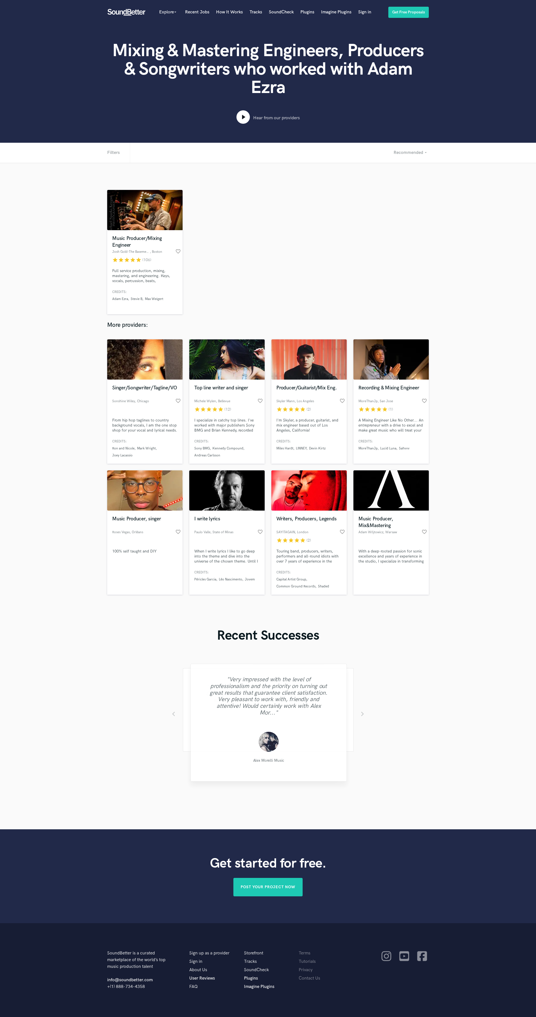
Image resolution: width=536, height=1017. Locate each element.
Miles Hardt (284, 448)
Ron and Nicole (123, 448)
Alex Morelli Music (268, 760)
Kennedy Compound (227, 448)
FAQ (193, 986)
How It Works (229, 12)
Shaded (323, 586)
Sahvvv (404, 448)
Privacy (306, 970)
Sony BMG (202, 448)
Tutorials (307, 961)
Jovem (250, 579)
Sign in (364, 12)
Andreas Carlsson (207, 455)
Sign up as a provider (209, 953)
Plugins (307, 12)
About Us (198, 970)
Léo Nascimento (230, 579)
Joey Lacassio (122, 455)
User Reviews (202, 978)
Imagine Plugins (336, 12)
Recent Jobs (197, 12)
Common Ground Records (295, 586)
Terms (304, 953)
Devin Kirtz (317, 448)
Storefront (253, 953)
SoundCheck (281, 12)
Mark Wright (146, 448)
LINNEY (301, 448)
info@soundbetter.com (130, 980)
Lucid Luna (388, 448)
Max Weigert (154, 299)
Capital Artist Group (291, 579)
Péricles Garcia (205, 579)
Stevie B (136, 299)
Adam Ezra (120, 299)
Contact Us (309, 978)
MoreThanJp (368, 448)
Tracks (256, 12)
